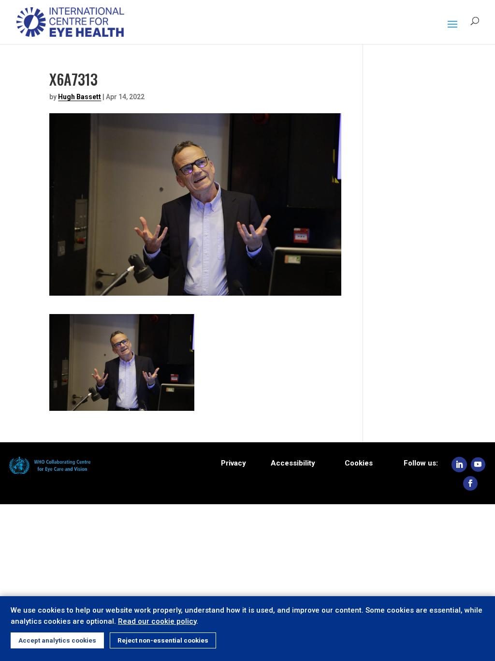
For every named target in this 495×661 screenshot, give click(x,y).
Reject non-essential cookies (162, 640)
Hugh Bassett (79, 97)
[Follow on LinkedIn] (459, 464)
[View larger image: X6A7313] (121, 404)
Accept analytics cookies (57, 640)
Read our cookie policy (157, 621)
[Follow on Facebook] (470, 483)
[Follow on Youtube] (478, 464)
